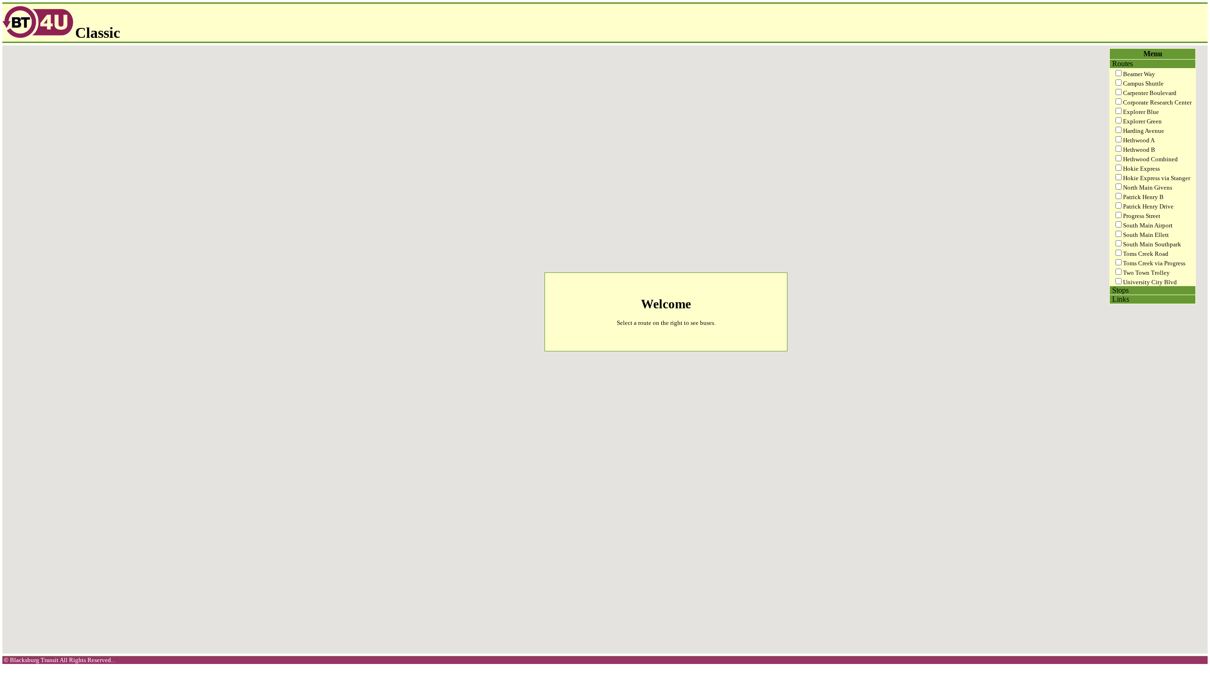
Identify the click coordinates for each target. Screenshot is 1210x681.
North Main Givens (1147, 187)
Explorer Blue (1141, 111)
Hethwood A (1139, 140)
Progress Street (1141, 215)
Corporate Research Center (1157, 102)
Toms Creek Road (1145, 253)
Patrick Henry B (1143, 197)
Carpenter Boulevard (1149, 92)
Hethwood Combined (1150, 159)
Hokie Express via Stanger (1156, 178)
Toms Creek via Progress (1154, 263)
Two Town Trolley (1146, 272)
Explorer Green (1142, 121)
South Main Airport (1148, 225)
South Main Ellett (1146, 234)
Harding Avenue (1143, 130)
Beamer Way (1139, 74)
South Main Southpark (1152, 244)
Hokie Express (1141, 168)
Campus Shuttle (1143, 83)
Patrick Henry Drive (1148, 206)
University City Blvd (1150, 282)
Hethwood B (1139, 149)
